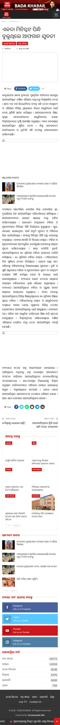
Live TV (23, 701)
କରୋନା (8, 443)
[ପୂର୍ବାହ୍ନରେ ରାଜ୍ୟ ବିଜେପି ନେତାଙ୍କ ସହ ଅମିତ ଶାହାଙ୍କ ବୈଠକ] (16, 502)
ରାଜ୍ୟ (5, 663)
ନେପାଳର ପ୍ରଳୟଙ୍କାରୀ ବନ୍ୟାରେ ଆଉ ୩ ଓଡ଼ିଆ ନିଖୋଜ (37, 185)
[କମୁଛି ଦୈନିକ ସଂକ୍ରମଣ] (16, 449)
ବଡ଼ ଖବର (22, 43)
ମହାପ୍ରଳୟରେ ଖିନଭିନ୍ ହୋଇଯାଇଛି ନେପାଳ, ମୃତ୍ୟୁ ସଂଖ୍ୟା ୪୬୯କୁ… (36, 197)
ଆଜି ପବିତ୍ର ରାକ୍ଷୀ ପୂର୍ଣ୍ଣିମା (27, 578)
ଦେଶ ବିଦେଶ (9, 43)
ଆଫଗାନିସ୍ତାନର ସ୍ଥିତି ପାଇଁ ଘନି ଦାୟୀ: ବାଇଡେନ (45, 424)
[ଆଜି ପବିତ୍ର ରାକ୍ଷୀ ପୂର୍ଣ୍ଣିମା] (8, 582)
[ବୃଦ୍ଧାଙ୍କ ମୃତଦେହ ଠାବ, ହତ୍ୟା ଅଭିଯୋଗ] (16, 476)
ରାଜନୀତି (6, 680)
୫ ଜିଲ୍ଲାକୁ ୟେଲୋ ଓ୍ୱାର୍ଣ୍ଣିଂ (14, 423)
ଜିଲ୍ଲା (34, 443)
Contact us (35, 701)
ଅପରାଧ (8, 469)
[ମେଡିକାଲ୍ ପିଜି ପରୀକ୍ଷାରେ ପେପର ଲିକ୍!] (43, 502)
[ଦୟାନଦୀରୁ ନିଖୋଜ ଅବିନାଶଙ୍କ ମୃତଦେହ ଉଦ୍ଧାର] (43, 449)
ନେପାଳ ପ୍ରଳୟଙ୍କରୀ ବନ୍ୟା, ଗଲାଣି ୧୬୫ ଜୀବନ (37, 566)
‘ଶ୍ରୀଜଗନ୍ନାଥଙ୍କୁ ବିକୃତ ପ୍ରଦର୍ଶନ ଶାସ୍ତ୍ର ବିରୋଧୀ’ (28, 721)
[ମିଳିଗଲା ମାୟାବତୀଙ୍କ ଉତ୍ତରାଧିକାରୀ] (43, 476)
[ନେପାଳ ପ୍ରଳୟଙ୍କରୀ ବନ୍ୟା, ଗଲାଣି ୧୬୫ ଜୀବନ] (8, 569)
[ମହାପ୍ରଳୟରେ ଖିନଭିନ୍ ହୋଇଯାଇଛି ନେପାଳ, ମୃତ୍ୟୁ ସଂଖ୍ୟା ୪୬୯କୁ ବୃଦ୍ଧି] (8, 199)
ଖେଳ (5, 685)
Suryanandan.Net (36, 715)
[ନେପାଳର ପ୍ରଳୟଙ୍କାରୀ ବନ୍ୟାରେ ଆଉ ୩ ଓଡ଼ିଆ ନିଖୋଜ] (8, 187)
